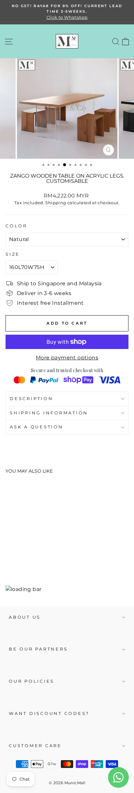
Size (13, 254)
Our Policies (31, 681)
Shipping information (49, 412)
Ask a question (36, 426)
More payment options (67, 358)
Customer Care (35, 745)
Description (31, 398)
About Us (25, 617)
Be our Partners (38, 649)
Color (16, 225)
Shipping (55, 202)
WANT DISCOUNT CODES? (49, 713)
